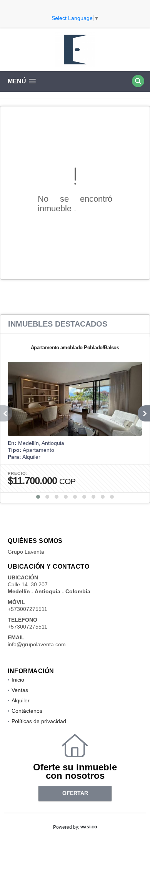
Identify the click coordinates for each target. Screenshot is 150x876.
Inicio (18, 680)
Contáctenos (27, 711)
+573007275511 (27, 609)
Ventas (20, 690)
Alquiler (21, 700)
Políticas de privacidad (39, 721)
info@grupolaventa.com (37, 644)
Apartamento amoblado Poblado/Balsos (75, 347)
